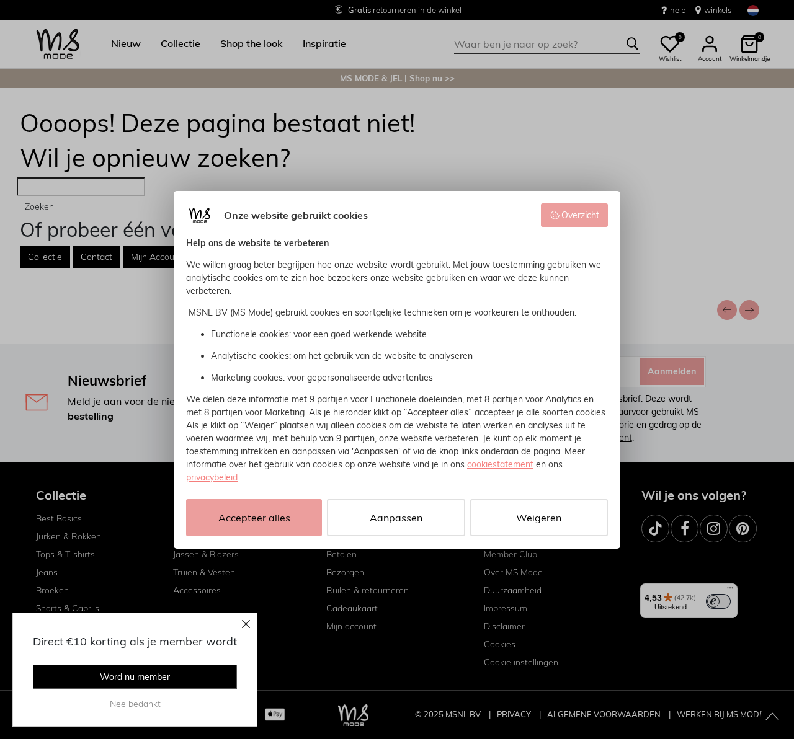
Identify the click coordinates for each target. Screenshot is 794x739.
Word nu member (135, 677)
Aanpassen (396, 517)
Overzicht (580, 215)
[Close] (246, 624)
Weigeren (538, 517)
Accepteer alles (254, 517)
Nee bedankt (135, 703)
